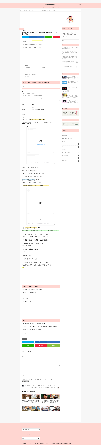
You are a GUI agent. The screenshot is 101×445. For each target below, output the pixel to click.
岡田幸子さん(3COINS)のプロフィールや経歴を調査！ (36, 67)
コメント (23, 356)
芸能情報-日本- (65, 155)
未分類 (64, 149)
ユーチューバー (65, 144)
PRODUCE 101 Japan (67, 138)
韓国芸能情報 (54, 7)
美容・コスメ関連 (66, 152)
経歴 (27, 72)
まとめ (27, 76)
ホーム (33, 7)
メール (23, 371)
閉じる (28, 65)
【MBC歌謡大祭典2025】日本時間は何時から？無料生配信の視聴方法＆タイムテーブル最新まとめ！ (70, 57)
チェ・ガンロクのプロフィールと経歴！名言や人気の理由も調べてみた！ (70, 48)
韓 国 (64, 160)
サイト (23, 375)
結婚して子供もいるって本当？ (31, 74)
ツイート (42, 428)
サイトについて (60, 7)
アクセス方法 (42, 7)
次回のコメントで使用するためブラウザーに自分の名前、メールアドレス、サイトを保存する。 (38, 379)
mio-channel (50, 4)
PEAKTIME (64, 135)
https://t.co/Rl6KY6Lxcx (38, 95)
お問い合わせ (66, 7)
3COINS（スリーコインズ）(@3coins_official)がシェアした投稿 (38, 162)
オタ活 (37, 7)
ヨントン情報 (48, 7)
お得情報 (64, 141)
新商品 (63, 146)
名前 (23, 367)
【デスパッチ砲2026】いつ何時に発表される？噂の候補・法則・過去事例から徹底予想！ (69, 52)
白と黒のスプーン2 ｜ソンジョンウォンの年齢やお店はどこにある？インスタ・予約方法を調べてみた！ (70, 67)
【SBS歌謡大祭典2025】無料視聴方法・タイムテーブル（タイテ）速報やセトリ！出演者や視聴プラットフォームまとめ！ (70, 62)
